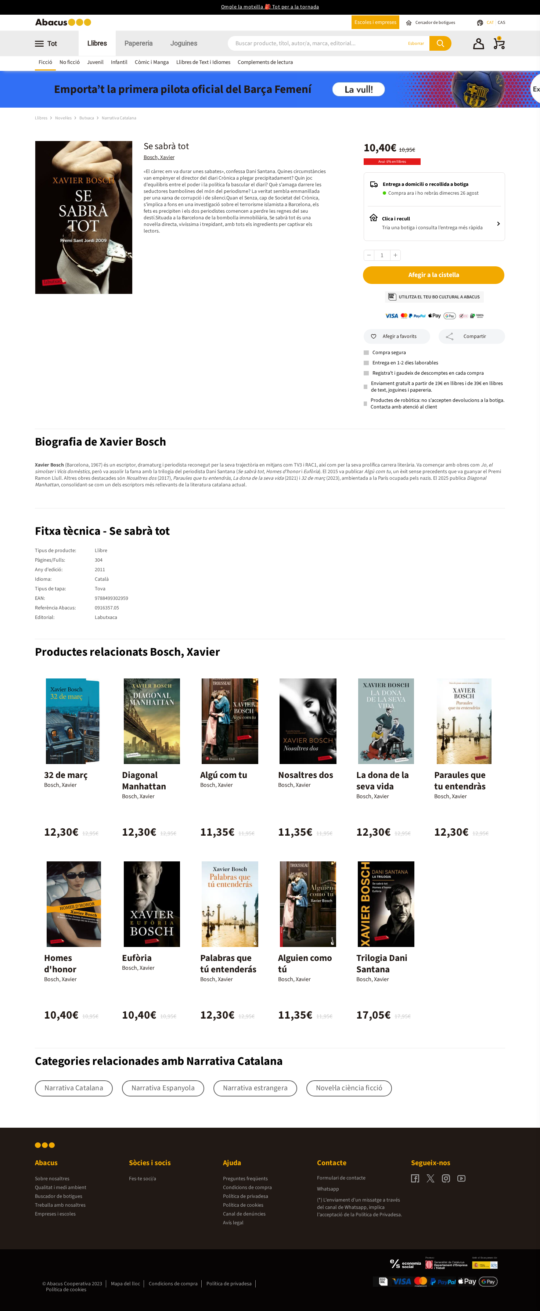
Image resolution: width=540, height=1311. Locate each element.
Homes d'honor (60, 963)
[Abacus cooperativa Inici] (65, 25)
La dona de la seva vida (382, 780)
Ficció (45, 62)
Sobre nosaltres (52, 1178)
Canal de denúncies (244, 1214)
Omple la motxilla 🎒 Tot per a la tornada (270, 7)
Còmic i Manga (152, 62)
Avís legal (233, 1223)
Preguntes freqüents (245, 1178)
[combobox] (306, 43)
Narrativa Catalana (119, 118)
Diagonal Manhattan (144, 780)
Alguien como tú (305, 963)
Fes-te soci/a (142, 1178)
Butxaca (87, 118)
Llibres (97, 43)
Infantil (119, 62)
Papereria (139, 43)
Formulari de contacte (341, 1178)
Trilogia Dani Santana (381, 963)
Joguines (183, 43)
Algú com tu (223, 775)
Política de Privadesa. (379, 1214)
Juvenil (95, 62)
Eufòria (137, 958)
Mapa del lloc (125, 1283)
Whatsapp (328, 1189)
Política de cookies (243, 1205)
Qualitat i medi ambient (60, 1187)
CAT (490, 22)
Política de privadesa (245, 1196)
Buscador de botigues (58, 1196)
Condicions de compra (247, 1187)
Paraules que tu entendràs (460, 780)
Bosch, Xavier (159, 157)
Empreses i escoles (55, 1214)
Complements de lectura (265, 62)
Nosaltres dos (305, 775)
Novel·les (63, 118)
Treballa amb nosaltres (60, 1205)
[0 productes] (499, 48)
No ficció (70, 62)
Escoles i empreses (375, 22)
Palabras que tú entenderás (228, 963)
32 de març (66, 775)
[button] (479, 45)
